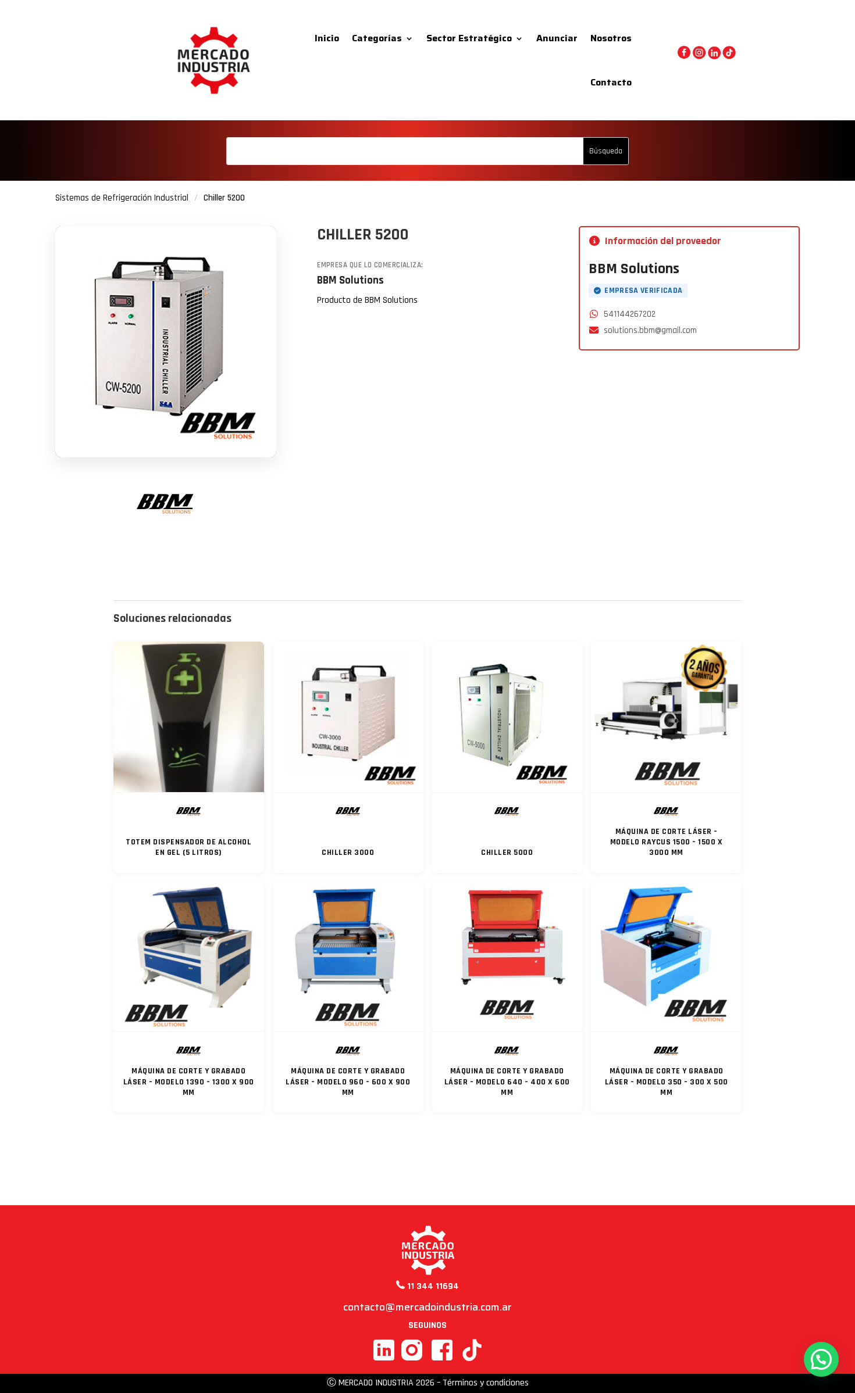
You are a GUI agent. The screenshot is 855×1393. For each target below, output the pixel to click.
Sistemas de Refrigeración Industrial (121, 197)
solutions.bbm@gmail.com (650, 330)
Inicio (327, 38)
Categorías (377, 38)
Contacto (611, 82)
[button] (821, 1359)
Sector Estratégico (469, 38)
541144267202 (630, 314)
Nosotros (611, 38)
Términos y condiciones (486, 1383)
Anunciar (557, 38)
